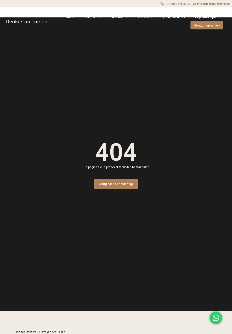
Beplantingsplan (206, 17)
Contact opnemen (207, 25)
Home (70, 17)
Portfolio (90, 17)
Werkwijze (145, 17)
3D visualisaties (174, 17)
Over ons (117, 17)
